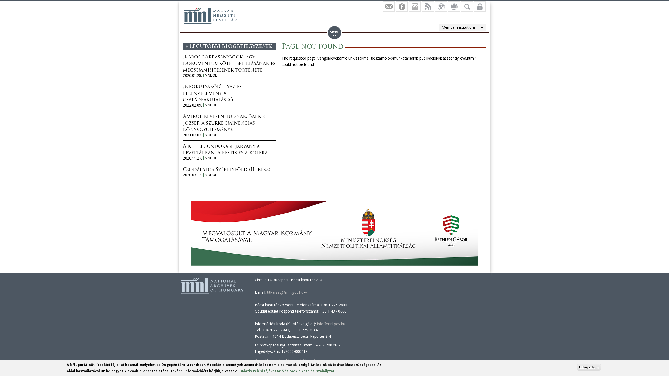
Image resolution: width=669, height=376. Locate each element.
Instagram (415, 6)
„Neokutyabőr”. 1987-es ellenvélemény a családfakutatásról (212, 94)
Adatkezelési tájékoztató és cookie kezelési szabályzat (287, 371)
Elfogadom (588, 367)
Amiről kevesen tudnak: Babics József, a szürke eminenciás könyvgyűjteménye (224, 123)
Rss (428, 6)
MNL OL (211, 75)
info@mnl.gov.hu (332, 323)
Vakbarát (441, 6)
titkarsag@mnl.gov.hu (286, 292)
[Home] (210, 16)
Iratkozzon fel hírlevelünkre (389, 6)
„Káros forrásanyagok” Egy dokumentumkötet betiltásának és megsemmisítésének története (229, 64)
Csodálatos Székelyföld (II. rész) (226, 170)
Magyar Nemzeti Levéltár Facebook (402, 6)
